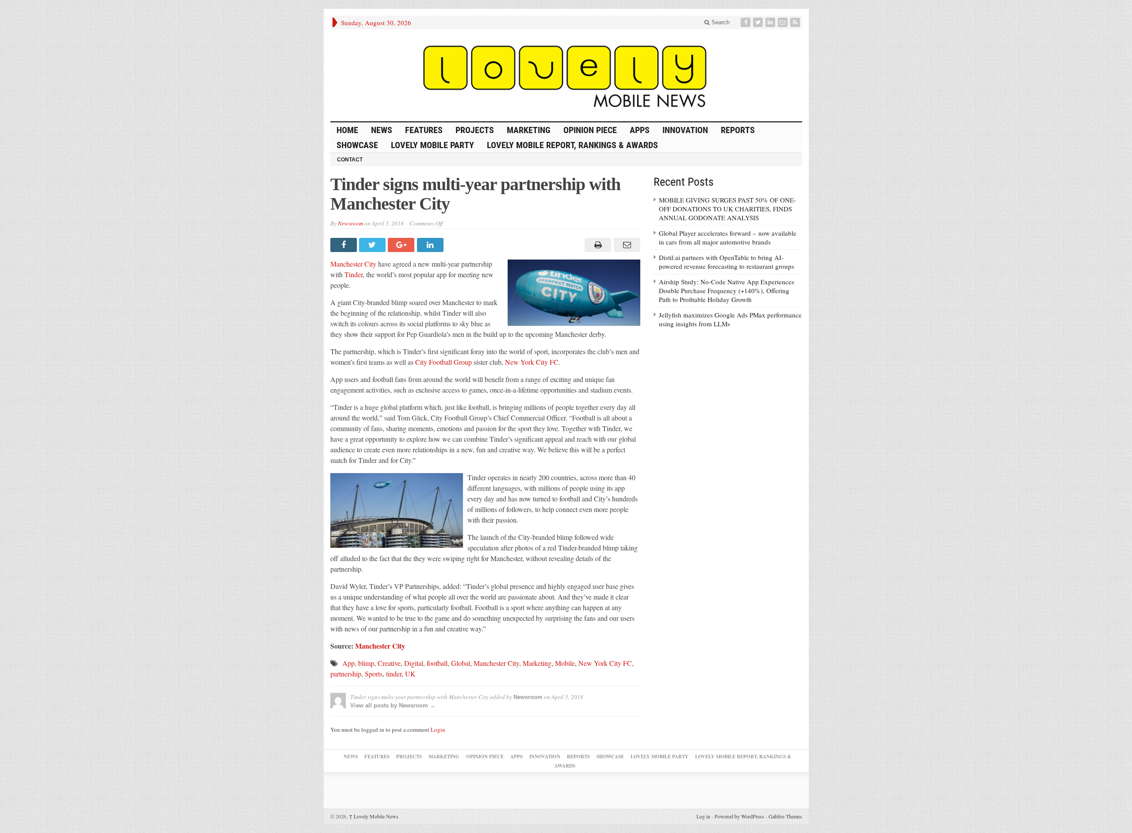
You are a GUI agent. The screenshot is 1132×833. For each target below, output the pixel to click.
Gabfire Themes (785, 816)
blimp (366, 663)
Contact (350, 160)
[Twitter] (759, 22)
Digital (413, 663)
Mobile (565, 663)
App (348, 663)
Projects (474, 130)
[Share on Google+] (402, 245)
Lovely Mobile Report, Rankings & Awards (572, 145)
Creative (389, 663)
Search (720, 22)
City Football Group (443, 362)
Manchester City (353, 263)
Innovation (685, 130)
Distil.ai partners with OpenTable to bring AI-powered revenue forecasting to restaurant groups (726, 262)
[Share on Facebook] (344, 245)
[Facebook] (746, 22)
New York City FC (531, 362)
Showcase (357, 145)
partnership (345, 673)
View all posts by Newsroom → (393, 705)
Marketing (529, 130)
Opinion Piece (590, 130)
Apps (640, 130)
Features (424, 130)
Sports (373, 673)
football (437, 663)
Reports (738, 130)
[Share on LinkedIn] (431, 245)
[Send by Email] (625, 245)
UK (410, 673)
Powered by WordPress (739, 816)
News (381, 130)
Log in (703, 816)
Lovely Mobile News (373, 816)
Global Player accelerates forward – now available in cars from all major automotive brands (727, 237)
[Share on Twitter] (373, 245)
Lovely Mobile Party (432, 145)
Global (460, 663)
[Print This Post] (596, 245)
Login (438, 730)
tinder (394, 673)
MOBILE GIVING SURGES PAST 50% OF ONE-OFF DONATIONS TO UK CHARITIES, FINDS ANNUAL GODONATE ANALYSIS (727, 208)
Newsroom (350, 223)
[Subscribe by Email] (783, 22)
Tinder (353, 274)
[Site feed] (796, 22)
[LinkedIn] (771, 22)
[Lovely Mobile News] (566, 75)
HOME (347, 130)
